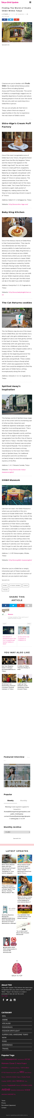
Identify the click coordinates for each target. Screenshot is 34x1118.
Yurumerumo (21, 1059)
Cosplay (4, 1081)
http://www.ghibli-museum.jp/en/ (20, 560)
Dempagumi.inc (11, 1059)
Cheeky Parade (25, 1077)
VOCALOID (6, 1023)
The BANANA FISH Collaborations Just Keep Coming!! (24, 916)
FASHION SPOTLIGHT (11, 1031)
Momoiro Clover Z (9, 1063)
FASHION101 (7, 1027)
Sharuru (21, 14)
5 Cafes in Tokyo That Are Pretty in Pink (24, 667)
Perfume (18, 1085)
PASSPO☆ (5, 1068)
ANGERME (4, 1094)
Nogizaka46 (11, 1085)
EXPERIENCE (7, 1045)
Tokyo (25, 585)
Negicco (19, 1077)
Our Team (5, 996)
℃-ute (3, 1059)
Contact (4, 1108)
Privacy (4, 1103)
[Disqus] (17, 719)
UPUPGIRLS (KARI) (26, 1085)
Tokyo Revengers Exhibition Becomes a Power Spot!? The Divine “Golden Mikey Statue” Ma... (8, 889)
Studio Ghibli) (15, 585)
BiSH (14, 1072)
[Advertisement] (17, 62)
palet (17, 1072)
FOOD (4, 1041)
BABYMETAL (12, 1094)
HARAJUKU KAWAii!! (11, 1077)
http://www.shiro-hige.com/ (18, 204)
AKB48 (6, 1089)
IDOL (4, 1016)
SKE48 (19, 1081)
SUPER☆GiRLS (11, 1081)
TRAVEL (5, 1049)
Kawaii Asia (9, 1072)
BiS (23, 1081)
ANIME (5, 1020)
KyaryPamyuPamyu (15, 1068)
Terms (3, 1101)
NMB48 (27, 1090)
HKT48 (27, 1059)
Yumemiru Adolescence (17, 1090)
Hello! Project (22, 1063)
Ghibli (5, 585)
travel (5, 589)
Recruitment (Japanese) (9, 1105)
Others (5, 14)
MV (22, 1072)
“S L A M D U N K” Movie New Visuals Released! (22, 932)
